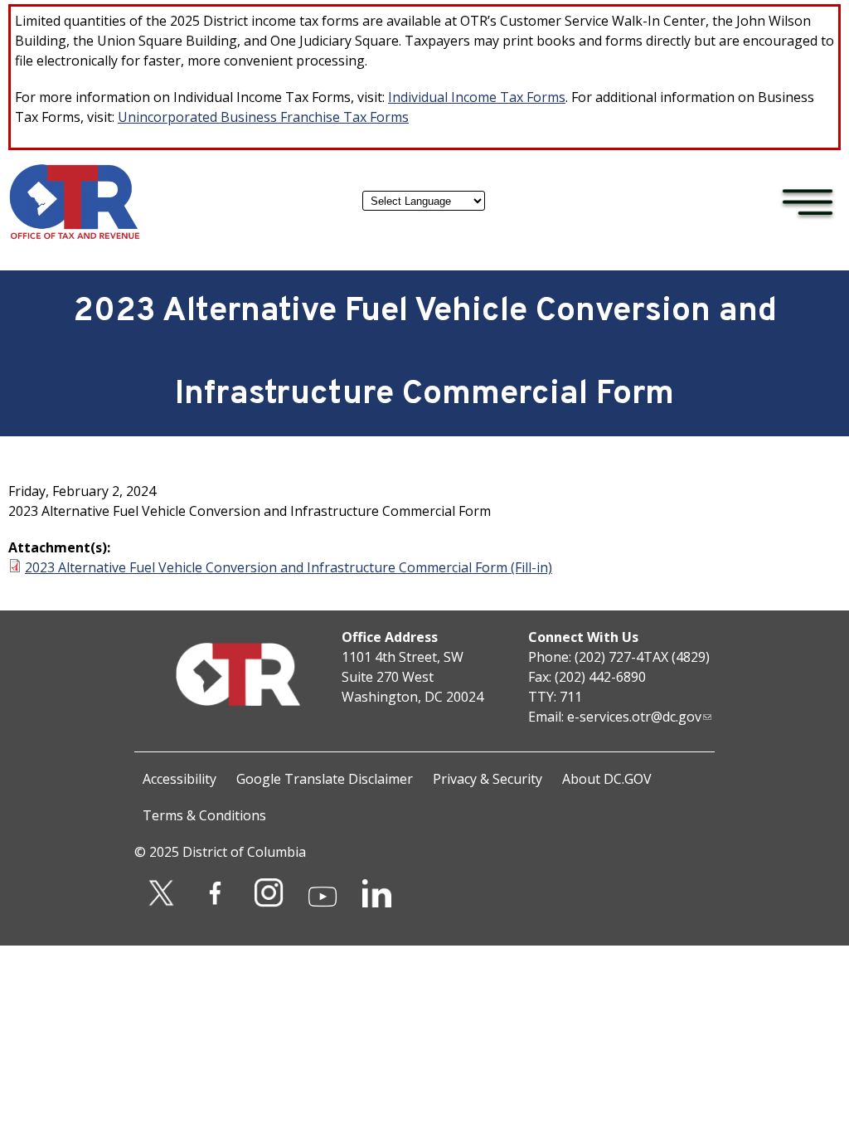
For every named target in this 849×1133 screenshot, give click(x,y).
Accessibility (179, 779)
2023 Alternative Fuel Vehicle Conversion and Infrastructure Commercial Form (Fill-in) (288, 567)
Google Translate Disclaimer (324, 779)
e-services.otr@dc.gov (634, 717)
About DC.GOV (607, 779)
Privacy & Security (487, 779)
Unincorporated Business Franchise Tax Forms (263, 117)
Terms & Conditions (204, 815)
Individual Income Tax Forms (476, 97)
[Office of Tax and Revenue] (74, 235)
